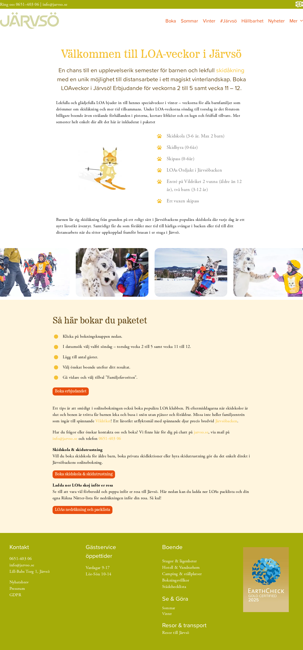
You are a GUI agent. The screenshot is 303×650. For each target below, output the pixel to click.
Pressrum (17, 588)
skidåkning (230, 70)
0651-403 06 (110, 438)
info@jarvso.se (55, 4)
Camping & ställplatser (182, 574)
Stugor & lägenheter (179, 561)
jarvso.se (201, 432)
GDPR (15, 595)
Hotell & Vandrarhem (181, 567)
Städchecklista (174, 586)
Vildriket (103, 421)
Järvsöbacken (226, 421)
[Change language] (299, 4)
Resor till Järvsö (175, 632)
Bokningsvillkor (175, 580)
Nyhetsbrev (19, 582)
